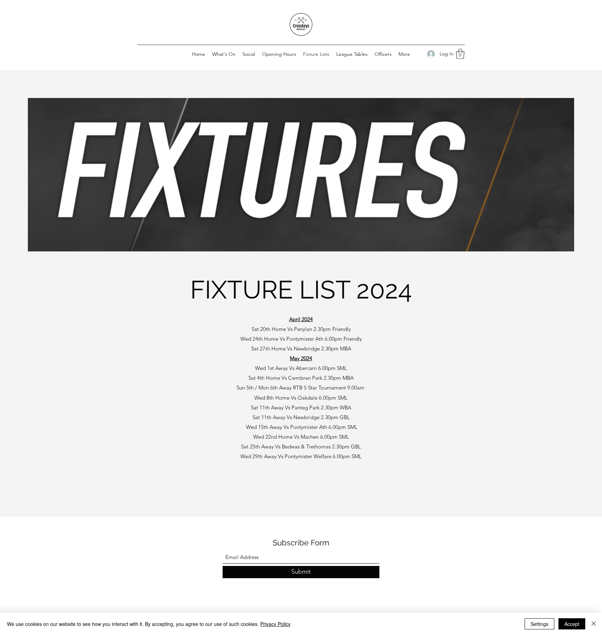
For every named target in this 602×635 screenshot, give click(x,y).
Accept (571, 623)
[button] (460, 54)
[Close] (593, 623)
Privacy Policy (275, 623)
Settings (539, 623)
